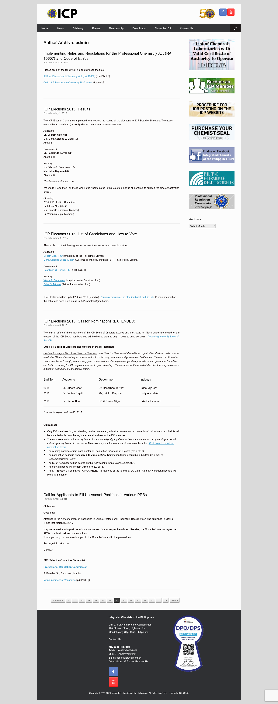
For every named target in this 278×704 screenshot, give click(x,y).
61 (89, 600)
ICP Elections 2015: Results (66, 109)
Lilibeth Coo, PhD (53, 255)
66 (124, 600)
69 (145, 600)
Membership (116, 28)
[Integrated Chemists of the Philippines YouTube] (231, 12)
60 (82, 600)
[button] (235, 28)
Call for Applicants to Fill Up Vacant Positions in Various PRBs (95, 494)
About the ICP (163, 28)
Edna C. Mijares (52, 284)
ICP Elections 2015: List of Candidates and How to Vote (90, 233)
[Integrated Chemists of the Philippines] (62, 14)
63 (103, 600)
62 (96, 600)
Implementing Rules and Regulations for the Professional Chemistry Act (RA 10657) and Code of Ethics (107, 55)
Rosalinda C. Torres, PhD (57, 270)
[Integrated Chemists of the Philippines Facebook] (223, 12)
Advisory (78, 28)
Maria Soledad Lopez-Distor (58, 259)
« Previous (58, 600)
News (60, 28)
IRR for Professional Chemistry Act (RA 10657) (69, 76)
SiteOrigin (184, 692)
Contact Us (186, 28)
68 (138, 600)
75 (166, 600)
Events (96, 28)
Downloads (139, 28)
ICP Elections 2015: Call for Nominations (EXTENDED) (89, 321)
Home (44, 28)
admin (82, 42)
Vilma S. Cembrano (54, 280)
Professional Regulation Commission (65, 567)
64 (110, 600)
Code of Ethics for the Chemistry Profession (67, 82)
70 (152, 600)
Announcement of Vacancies (60, 580)
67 (131, 600)
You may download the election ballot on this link (127, 297)
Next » (175, 600)
